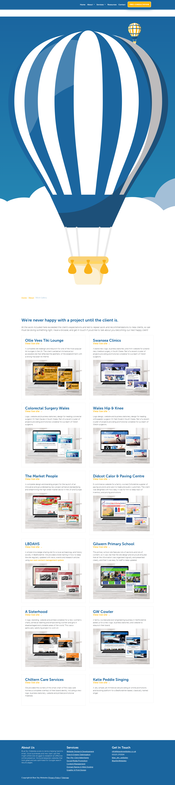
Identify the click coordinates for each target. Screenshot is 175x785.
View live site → (33, 343)
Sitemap (65, 777)
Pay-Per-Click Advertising (78, 757)
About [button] (90, 4)
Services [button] (100, 4)
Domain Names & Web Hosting (80, 767)
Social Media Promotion (77, 761)
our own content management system (47, 560)
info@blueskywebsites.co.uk (124, 751)
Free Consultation (139, 4)
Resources (112, 4)
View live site (32, 478)
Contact (121, 4)
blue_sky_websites (120, 757)
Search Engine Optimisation (78, 754)
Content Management (76, 764)
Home (82, 4)
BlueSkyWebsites (119, 761)
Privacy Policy (54, 777)
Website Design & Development (80, 751)
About (31, 297)
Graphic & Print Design (76, 770)
